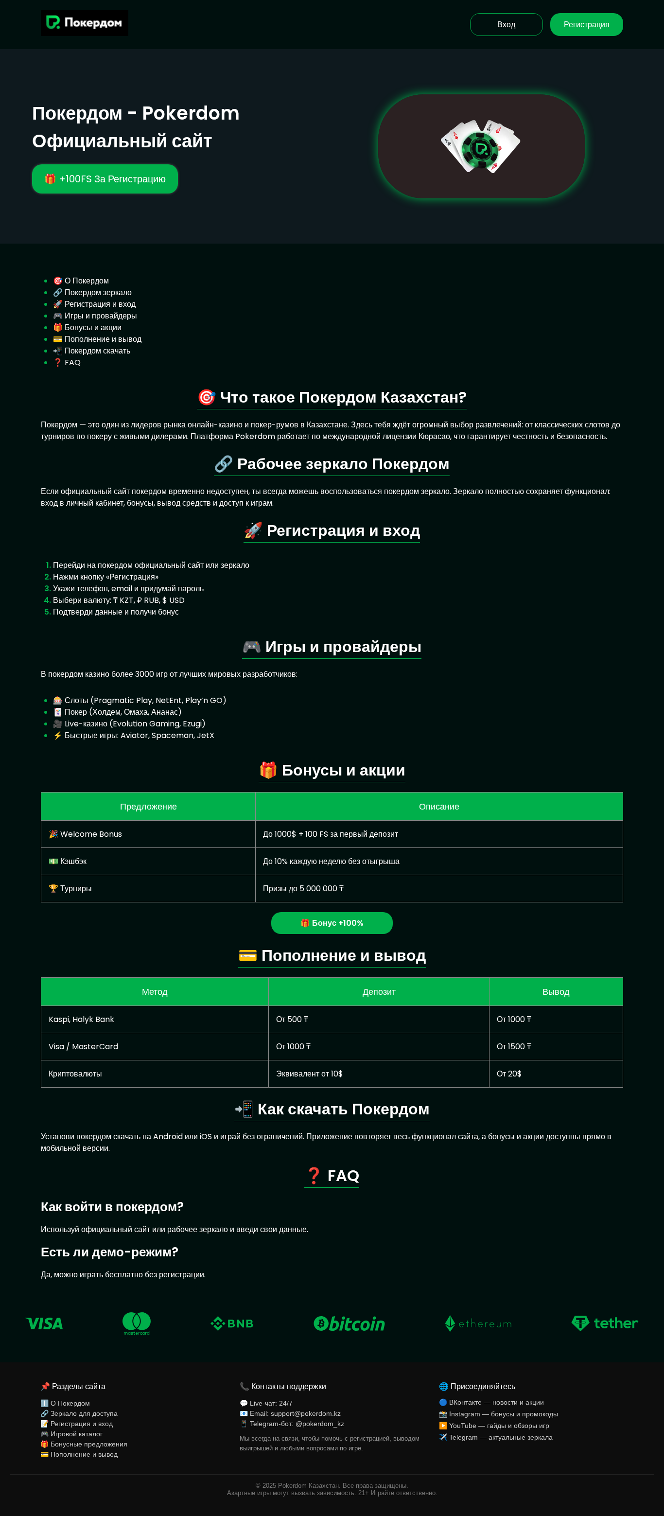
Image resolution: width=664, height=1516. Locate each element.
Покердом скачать (97, 350)
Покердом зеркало (98, 292)
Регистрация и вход (100, 304)
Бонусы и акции (93, 327)
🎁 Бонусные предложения (83, 1444)
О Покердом (87, 280)
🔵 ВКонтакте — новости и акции (491, 1402)
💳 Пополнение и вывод (79, 1454)
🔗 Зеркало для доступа (79, 1413)
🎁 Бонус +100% (332, 923)
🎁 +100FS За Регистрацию (105, 179)
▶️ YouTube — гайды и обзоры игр (494, 1425)
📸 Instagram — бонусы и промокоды (498, 1414)
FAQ (73, 362)
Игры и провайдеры (101, 315)
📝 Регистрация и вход (76, 1424)
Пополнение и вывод (103, 339)
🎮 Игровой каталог (71, 1434)
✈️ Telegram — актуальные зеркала (496, 1437)
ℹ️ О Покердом (65, 1403)
